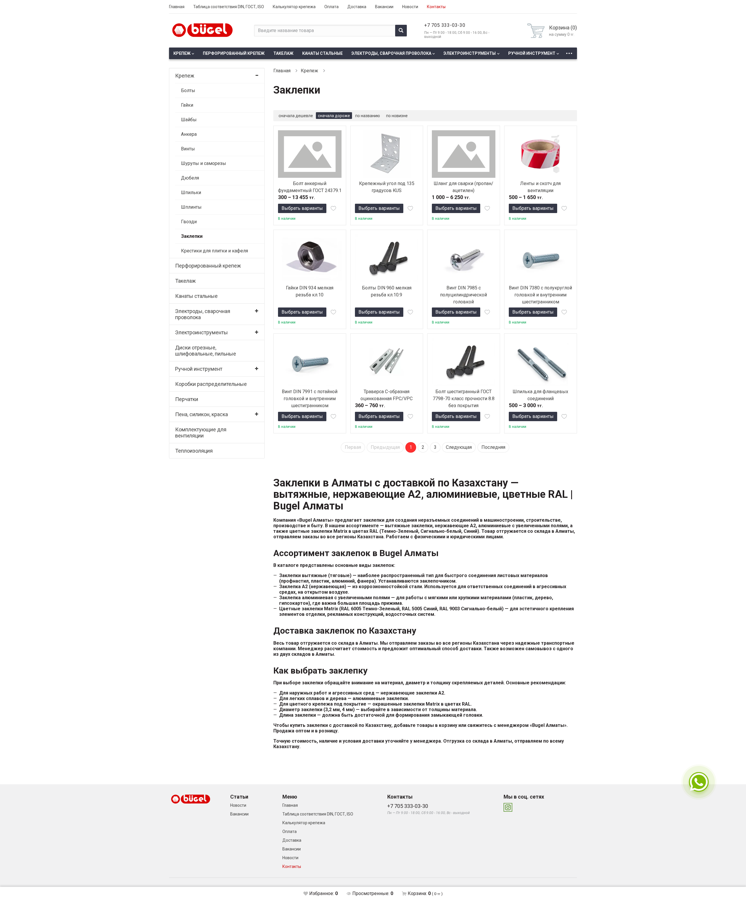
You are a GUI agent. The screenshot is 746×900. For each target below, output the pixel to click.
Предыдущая (385, 447)
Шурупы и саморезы (203, 163)
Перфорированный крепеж (234, 53)
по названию (367, 115)
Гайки (187, 105)
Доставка (356, 6)
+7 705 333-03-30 (444, 25)
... (569, 52)
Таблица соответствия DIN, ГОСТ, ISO (228, 6)
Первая (353, 447)
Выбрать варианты (302, 208)
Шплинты (191, 207)
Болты (188, 90)
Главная (176, 6)
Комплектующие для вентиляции (200, 432)
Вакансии (384, 6)
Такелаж (283, 53)
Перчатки (186, 399)
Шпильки (191, 192)
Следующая (459, 447)
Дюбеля (190, 178)
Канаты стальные (322, 53)
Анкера (189, 134)
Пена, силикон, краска (201, 414)
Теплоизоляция (194, 451)
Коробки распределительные (211, 384)
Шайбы (189, 119)
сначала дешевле (296, 115)
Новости (410, 6)
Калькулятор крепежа (294, 6)
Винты (188, 149)
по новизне (397, 115)
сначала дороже (334, 115)
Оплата (331, 6)
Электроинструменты (470, 53)
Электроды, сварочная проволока (391, 53)
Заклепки (192, 236)
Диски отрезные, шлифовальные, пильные (205, 350)
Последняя (493, 447)
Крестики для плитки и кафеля (214, 251)
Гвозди (189, 221)
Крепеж (182, 53)
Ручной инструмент (531, 53)
